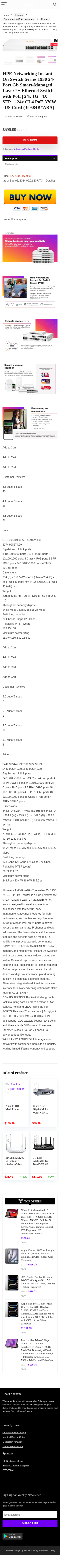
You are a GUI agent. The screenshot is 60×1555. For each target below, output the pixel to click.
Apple (23, 1242)
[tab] (30, 158)
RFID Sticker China (12, 1461)
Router (44, 19)
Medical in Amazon (12, 1441)
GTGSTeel (8, 1470)
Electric (19, 15)
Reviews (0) (11, 164)
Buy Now (30, 140)
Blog (53, 1550)
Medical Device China (13, 1437)
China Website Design (14, 1432)
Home (5, 15)
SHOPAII (28, 1550)
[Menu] (4, 4)
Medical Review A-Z (12, 1446)
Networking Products (23, 149)
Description (11, 158)
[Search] (55, 4)
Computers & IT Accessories (19, 19)
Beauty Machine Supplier (15, 1465)
